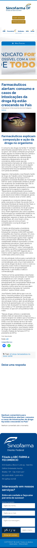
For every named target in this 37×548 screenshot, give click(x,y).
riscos (5, 356)
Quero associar (18, 18)
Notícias (3, 110)
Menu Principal (20, 43)
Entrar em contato (10, 535)
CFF (7, 339)
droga (14, 354)
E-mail (4, 510)
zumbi (10, 356)
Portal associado (18, 22)
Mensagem (6, 517)
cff (10, 354)
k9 (29, 354)
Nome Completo (8, 502)
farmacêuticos (22, 354)
